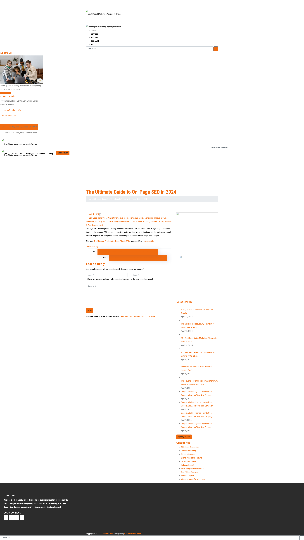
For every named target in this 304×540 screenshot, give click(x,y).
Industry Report (101, 221)
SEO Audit (95, 41)
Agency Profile (184, 437)
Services (94, 34)
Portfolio (94, 37)
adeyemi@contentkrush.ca (26, 133)
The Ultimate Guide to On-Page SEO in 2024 (112, 241)
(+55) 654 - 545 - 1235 (11, 110)
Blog (93, 44)
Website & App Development (193, 479)
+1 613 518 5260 (7, 133)
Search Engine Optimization (120, 221)
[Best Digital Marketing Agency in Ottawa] (103, 12)
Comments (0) (92, 247)
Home (93, 30)
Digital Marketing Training (149, 218)
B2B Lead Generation (101, 199)
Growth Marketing (188, 461)
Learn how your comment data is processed (138, 316)
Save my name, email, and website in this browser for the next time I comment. (120, 279)
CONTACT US (5, 93)
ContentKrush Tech (132, 534)
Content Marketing (115, 218)
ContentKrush (107, 534)
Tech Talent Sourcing (141, 221)
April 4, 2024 (93, 214)
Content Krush (151, 241)
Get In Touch (63, 153)
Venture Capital (157, 221)
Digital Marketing (131, 218)
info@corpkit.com (9, 115)
